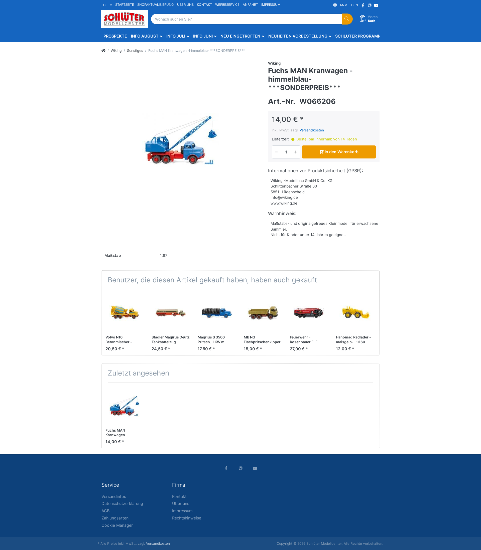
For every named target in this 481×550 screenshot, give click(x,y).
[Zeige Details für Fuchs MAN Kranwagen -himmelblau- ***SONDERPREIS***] (124, 406)
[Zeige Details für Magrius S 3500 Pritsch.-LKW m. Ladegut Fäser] (217, 313)
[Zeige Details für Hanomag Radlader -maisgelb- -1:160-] (355, 313)
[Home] (103, 50)
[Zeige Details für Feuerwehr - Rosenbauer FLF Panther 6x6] (309, 313)
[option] (180, 140)
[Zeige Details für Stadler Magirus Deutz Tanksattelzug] (171, 313)
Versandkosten (312, 130)
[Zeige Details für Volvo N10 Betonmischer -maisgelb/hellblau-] (124, 313)
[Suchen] (347, 19)
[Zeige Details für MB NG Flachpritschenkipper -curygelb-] (263, 313)
